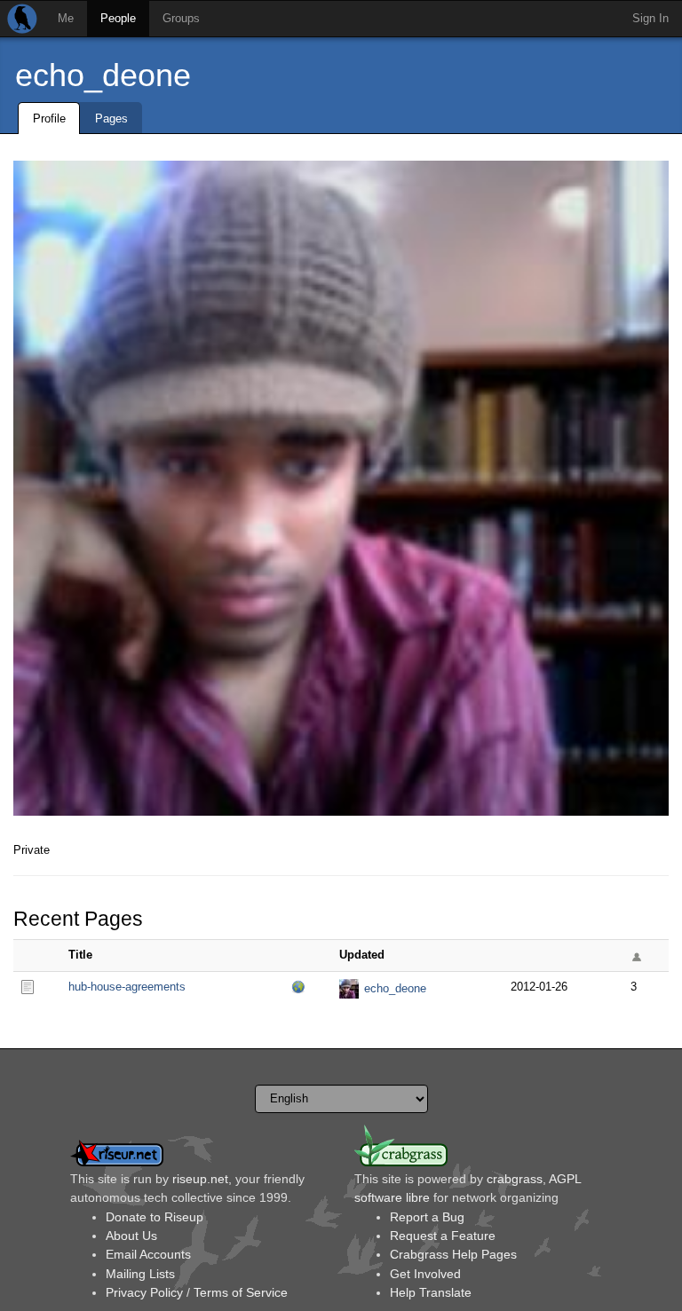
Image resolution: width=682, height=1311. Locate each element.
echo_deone (103, 75)
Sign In (650, 18)
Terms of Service (241, 1292)
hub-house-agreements (127, 986)
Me (66, 18)
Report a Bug (427, 1217)
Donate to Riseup (154, 1217)
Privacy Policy (144, 1292)
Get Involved (425, 1274)
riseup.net (200, 1179)
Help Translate (431, 1292)
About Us (131, 1235)
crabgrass (515, 1179)
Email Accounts (148, 1254)
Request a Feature (443, 1235)
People (118, 18)
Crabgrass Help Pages (453, 1254)
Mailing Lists (140, 1274)
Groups (181, 18)
